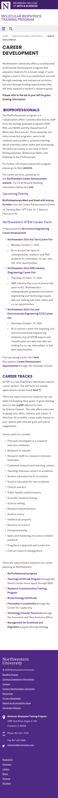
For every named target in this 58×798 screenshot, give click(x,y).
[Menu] (3, 28)
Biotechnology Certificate (22, 598)
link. (31, 187)
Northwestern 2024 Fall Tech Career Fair (30, 239)
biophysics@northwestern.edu (20, 745)
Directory (6, 764)
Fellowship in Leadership (21, 603)
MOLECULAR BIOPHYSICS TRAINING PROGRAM (21, 18)
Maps (5, 774)
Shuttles (6, 783)
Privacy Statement (11, 698)
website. (28, 168)
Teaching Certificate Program (24, 579)
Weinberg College (25, 4)
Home (5, 36)
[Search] (10, 28)
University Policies (11, 708)
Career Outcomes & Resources (27, 36)
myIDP (20, 405)
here (35, 390)
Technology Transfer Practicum (25, 613)
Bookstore (7, 760)
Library (5, 769)
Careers (6, 684)
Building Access (10, 675)
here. (37, 357)
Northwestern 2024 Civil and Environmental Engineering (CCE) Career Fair (30, 313)
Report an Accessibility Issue (16, 703)
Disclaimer (7, 694)
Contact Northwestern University (18, 689)
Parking (6, 779)
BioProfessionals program (22, 573)
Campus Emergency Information (18, 679)
